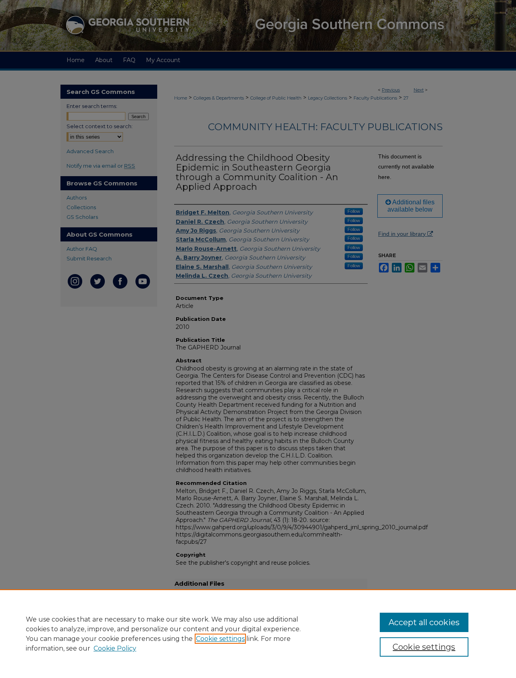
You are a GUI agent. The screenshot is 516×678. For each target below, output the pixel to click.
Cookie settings (220, 639)
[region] (258, 633)
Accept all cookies (424, 622)
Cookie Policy (115, 648)
